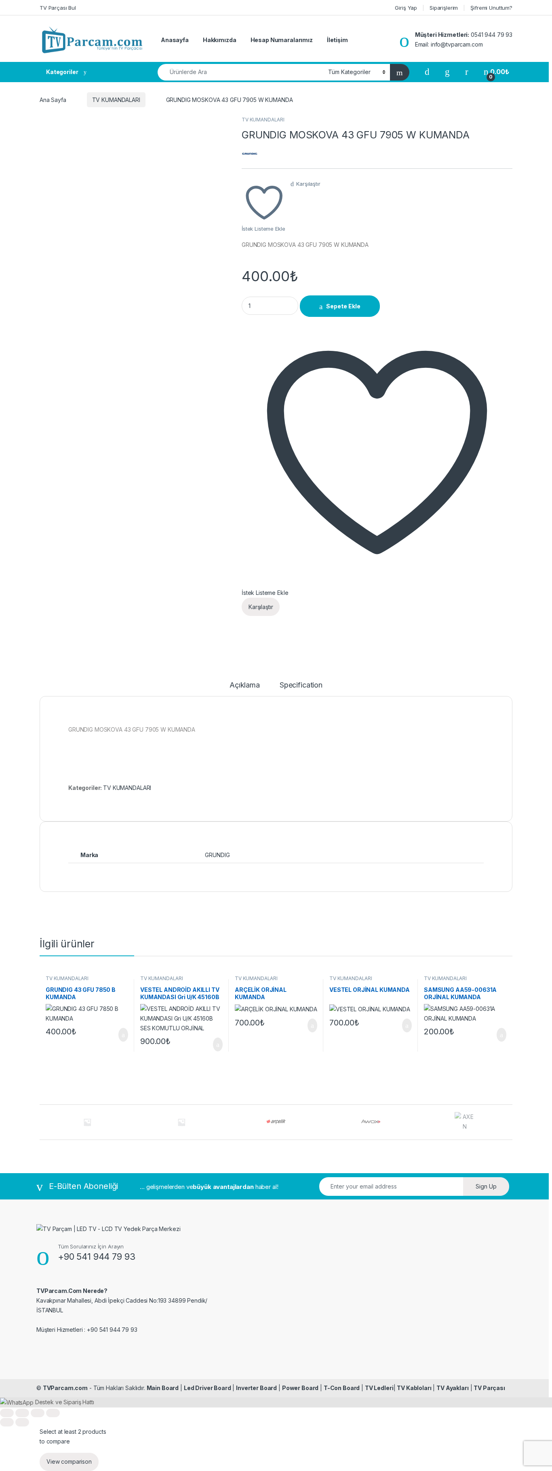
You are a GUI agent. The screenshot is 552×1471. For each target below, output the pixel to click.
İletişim (337, 39)
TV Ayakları (452, 1387)
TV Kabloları (414, 1387)
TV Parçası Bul (58, 7)
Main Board (163, 1387)
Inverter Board (256, 1387)
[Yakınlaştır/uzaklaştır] (7, 1413)
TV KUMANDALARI (116, 99)
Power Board (300, 1387)
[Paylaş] (37, 1413)
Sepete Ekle (343, 306)
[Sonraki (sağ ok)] (22, 1422)
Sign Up (486, 1186)
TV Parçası (489, 1387)
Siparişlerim (444, 7)
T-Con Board (342, 1387)
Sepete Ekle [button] (118, 1035)
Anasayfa (175, 39)
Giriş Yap (406, 7)
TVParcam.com (65, 1387)
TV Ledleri (379, 1387)
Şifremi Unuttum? (491, 7)
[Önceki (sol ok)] (7, 1422)
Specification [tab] (301, 685)
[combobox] (241, 72)
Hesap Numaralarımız (282, 39)
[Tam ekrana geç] (22, 1413)
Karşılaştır (308, 183)
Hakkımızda (219, 39)
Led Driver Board (207, 1387)
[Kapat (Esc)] (53, 1413)
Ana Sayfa (53, 99)
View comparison (69, 1461)
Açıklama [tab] (245, 685)
